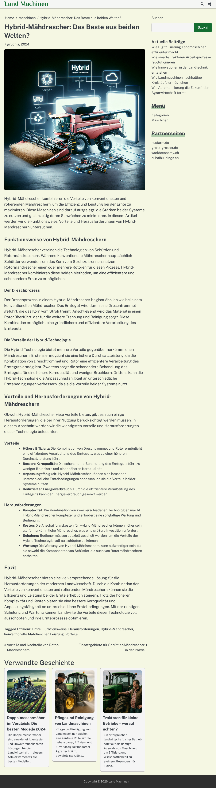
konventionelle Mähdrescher (26, 634)
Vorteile (71, 634)
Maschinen (159, 120)
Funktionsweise (54, 629)
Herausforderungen (83, 629)
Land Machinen (26, 3)
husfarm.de (160, 143)
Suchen (157, 18)
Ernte (36, 629)
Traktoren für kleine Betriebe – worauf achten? (120, 723)
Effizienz (24, 629)
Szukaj (203, 27)
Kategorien (160, 115)
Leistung (57, 634)
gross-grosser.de (164, 148)
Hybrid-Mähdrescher (117, 629)
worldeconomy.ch (165, 153)
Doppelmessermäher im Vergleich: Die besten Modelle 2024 (26, 723)
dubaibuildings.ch (165, 158)
